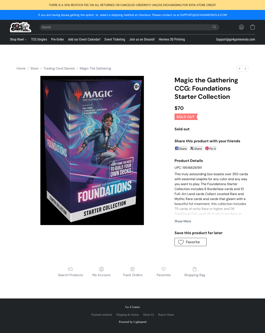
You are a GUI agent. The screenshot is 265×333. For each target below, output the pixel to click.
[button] (20, 27)
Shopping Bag (194, 275)
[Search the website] (214, 27)
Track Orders (132, 275)
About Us (148, 314)
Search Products (70, 275)
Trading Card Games (59, 68)
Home (21, 68)
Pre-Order (57, 39)
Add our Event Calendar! (84, 39)
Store (34, 68)
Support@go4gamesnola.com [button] (235, 39)
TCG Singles (39, 39)
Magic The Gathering (95, 68)
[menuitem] (239, 69)
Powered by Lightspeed (132, 321)
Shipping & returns (127, 314)
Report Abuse (166, 314)
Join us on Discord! (142, 39)
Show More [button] (183, 221)
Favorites (164, 275)
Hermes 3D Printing (172, 39)
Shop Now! (17, 39)
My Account (101, 275)
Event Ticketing (115, 39)
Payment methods (101, 314)
